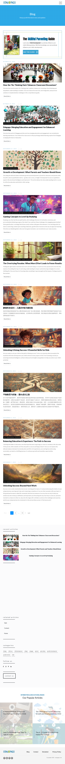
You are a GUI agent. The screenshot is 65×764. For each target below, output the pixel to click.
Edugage (31, 651)
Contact (32, 628)
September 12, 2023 (10, 326)
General (36, 651)
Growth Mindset (6, 654)
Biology (4, 651)
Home (32, 633)
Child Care (10, 651)
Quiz (32, 623)
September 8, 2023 (9, 417)
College (26, 651)
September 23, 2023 (10, 193)
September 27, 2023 (10, 148)
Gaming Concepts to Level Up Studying (32, 557)
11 (22, 513)
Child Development (18, 651)
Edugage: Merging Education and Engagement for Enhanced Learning (32, 544)
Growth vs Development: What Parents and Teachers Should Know (32, 551)
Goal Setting (42, 651)
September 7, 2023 (9, 462)
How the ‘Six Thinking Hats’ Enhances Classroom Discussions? (32, 537)
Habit (13, 654)
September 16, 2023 (10, 239)
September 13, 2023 (10, 284)
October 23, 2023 (9, 61)
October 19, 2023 (9, 103)
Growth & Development (52, 651)
